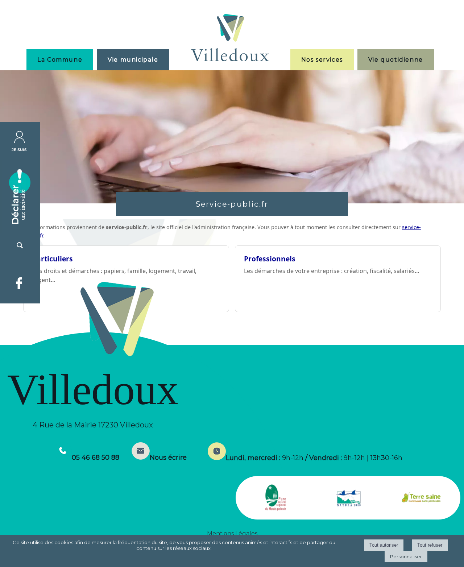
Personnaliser (406, 556)
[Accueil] (230, 38)
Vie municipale (133, 59)
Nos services (322, 59)
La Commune (59, 59)
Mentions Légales (232, 533)
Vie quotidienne (395, 59)
